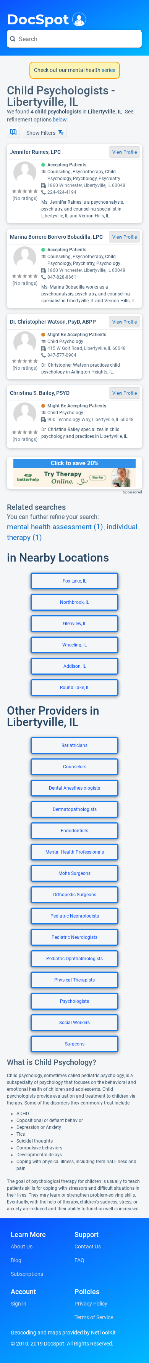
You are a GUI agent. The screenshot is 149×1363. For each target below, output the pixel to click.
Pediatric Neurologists (74, 937)
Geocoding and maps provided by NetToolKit (63, 1332)
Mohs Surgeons (74, 873)
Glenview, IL (74, 623)
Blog (16, 1260)
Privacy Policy (90, 1304)
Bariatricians (74, 745)
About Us (21, 1246)
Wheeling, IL (74, 645)
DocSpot (38, 18)
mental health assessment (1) (55, 527)
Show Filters (41, 133)
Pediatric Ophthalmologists (74, 958)
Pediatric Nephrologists (74, 916)
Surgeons (74, 1044)
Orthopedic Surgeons (74, 894)
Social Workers (74, 1022)
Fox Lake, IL (74, 581)
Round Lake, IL (74, 687)
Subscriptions (27, 1274)
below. (60, 120)
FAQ (79, 1260)
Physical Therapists (74, 980)
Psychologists (74, 1001)
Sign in (18, 1304)
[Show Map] (13, 132)
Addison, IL (74, 666)
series (107, 70)
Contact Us (87, 1246)
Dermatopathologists (75, 809)
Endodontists (74, 830)
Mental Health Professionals (74, 852)
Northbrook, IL (74, 602)
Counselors (74, 766)
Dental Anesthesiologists (74, 788)
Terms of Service (93, 1317)
